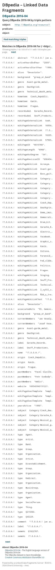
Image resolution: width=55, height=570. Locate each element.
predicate (7, 28)
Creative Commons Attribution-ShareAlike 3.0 (24, 557)
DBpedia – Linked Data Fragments (25, 7)
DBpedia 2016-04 (15, 16)
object (5, 33)
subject (6, 24)
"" (46, 62)
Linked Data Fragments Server (30, 562)
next (13, 52)
